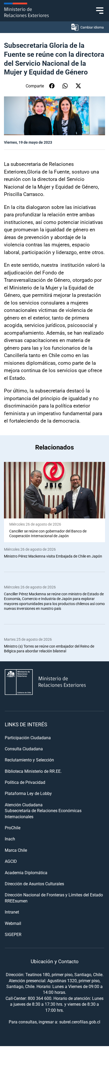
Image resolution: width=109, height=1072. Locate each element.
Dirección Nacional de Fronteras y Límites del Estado (54, 894)
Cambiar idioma (92, 27)
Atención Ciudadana (24, 804)
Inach (10, 838)
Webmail (13, 923)
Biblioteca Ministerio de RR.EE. (33, 771)
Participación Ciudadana (28, 737)
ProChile (12, 827)
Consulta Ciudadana (24, 748)
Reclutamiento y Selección (29, 759)
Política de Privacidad (25, 782)
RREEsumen (16, 901)
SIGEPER (13, 934)
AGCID (11, 861)
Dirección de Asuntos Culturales (34, 883)
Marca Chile (16, 850)
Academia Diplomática (26, 872)
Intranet (12, 912)
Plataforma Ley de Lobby (28, 793)
